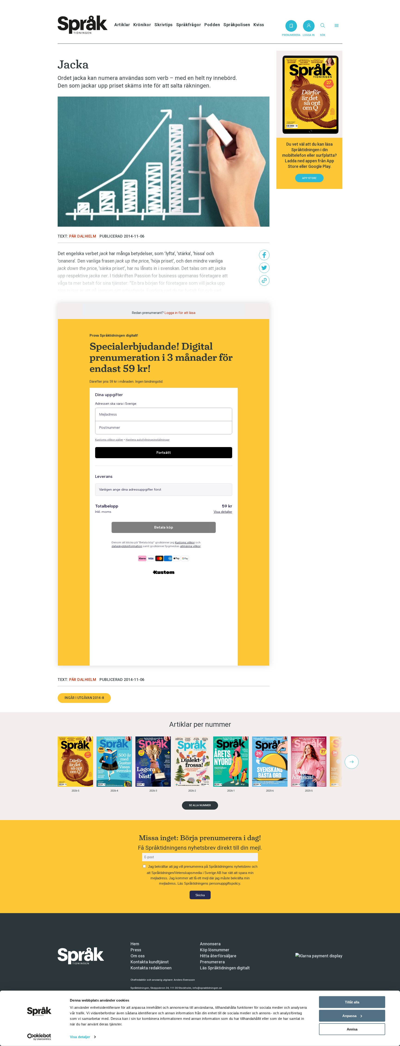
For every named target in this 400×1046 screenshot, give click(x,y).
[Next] (352, 762)
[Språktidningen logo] (81, 955)
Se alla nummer (200, 805)
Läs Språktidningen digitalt (225, 967)
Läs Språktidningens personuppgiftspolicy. (209, 883)
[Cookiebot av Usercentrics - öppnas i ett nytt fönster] (39, 1036)
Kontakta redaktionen (151, 967)
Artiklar (122, 24)
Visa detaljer (80, 1037)
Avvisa (352, 1029)
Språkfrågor (188, 24)
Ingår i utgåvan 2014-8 (84, 698)
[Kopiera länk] (264, 280)
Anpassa (349, 1016)
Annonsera (210, 943)
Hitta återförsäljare (218, 955)
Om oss (138, 955)
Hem (135, 943)
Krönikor (142, 24)
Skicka (200, 895)
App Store (309, 178)
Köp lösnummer (214, 949)
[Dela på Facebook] (264, 255)
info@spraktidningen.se (207, 988)
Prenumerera (212, 961)
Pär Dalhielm (82, 236)
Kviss (258, 24)
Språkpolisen (236, 24)
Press (136, 949)
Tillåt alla (352, 1002)
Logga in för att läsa (180, 313)
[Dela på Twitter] (264, 268)
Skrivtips (163, 24)
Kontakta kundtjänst (150, 961)
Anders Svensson (184, 979)
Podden (212, 24)
